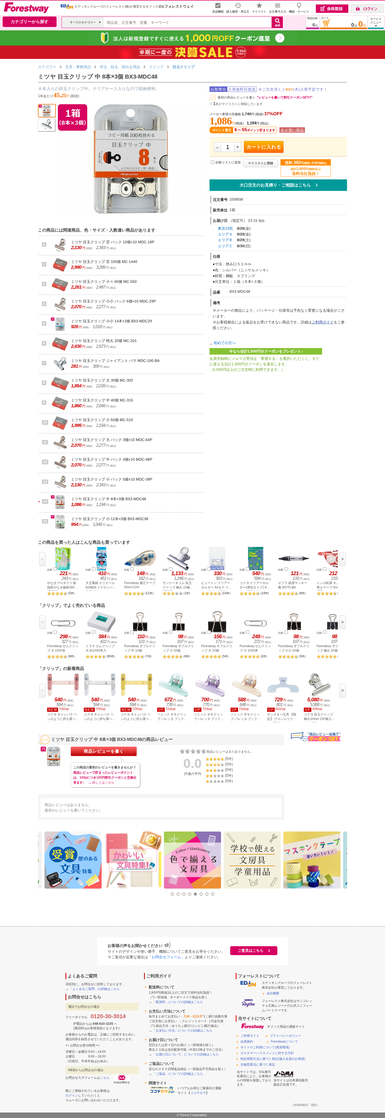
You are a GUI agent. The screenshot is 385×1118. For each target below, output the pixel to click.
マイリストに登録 (260, 163)
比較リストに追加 (228, 162)
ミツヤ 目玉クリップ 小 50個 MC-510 (102, 420)
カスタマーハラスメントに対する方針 (267, 1053)
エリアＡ (225, 234)
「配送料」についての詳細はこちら (178, 1002)
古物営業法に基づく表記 (257, 1064)
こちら (104, 1078)
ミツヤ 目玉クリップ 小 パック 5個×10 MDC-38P (111, 479)
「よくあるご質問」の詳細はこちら (94, 989)
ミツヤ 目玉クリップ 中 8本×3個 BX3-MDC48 (108, 499)
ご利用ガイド (323, 322)
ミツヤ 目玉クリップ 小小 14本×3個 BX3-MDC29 (111, 321)
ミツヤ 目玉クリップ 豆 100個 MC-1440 (104, 262)
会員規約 (246, 1041)
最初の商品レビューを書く (236, 97)
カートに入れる (263, 147)
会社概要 (273, 993)
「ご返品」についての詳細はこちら (178, 1074)
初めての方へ (225, 343)
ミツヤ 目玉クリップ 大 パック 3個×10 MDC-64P (111, 440)
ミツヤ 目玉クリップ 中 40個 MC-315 (102, 400)
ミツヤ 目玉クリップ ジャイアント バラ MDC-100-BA (115, 361)
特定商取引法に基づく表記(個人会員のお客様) (272, 1059)
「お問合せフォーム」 (166, 957)
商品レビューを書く (104, 751)
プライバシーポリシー (285, 1036)
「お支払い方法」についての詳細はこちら (182, 1030)
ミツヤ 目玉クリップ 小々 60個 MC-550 (104, 281)
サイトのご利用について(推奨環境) (265, 1047)
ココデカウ (198, 1093)
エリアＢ (225, 240)
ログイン (71, 1095)
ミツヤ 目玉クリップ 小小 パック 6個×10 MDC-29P (113, 301)
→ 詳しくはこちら (101, 782)
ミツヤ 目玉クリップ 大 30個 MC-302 (102, 380)
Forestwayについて (284, 1041)
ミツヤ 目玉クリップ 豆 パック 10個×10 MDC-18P (112, 242)
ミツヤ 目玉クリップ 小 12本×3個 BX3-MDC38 (109, 519)
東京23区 (225, 228)
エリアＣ (225, 246)
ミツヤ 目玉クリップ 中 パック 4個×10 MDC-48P (111, 459)
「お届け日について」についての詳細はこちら (186, 1054)
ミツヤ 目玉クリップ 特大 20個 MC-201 (104, 341)
